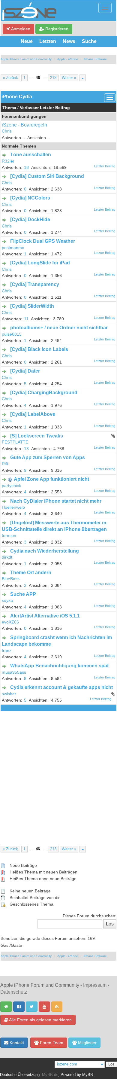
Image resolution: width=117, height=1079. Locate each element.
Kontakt (16, 1042)
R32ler (8, 161)
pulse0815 (12, 334)
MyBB (87, 1075)
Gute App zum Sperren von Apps (47, 457)
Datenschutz (13, 992)
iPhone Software (95, 59)
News (69, 41)
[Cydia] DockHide (30, 219)
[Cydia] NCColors (30, 197)
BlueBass (11, 579)
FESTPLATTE (15, 442)
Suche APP (23, 594)
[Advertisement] (58, 772)
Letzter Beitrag (55, 107)
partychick (11, 485)
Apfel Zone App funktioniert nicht (51, 479)
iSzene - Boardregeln (24, 124)
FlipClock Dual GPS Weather (42, 241)
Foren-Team (51, 1042)
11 (26, 319)
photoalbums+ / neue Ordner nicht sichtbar (59, 327)
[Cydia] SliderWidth (32, 306)
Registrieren (56, 28)
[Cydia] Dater (25, 370)
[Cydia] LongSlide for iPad (40, 262)
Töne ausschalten (30, 154)
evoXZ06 (10, 622)
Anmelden (20, 28)
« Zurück (10, 78)
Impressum (94, 985)
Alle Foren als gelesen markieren (40, 1019)
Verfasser (29, 107)
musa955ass (14, 672)
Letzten (47, 41)
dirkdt (7, 557)
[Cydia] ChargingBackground (43, 392)
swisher (9, 694)
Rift (5, 464)
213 (53, 78)
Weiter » (69, 78)
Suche (89, 41)
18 (26, 167)
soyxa (7, 600)
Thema (9, 107)
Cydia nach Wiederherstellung (44, 550)
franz (6, 650)
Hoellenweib (13, 507)
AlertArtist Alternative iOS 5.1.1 (45, 615)
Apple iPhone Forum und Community (26, 59)
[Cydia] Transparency (34, 284)
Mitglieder (87, 1042)
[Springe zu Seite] (83, 78)
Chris (7, 131)
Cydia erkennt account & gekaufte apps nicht (61, 687)
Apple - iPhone (67, 59)
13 (26, 449)
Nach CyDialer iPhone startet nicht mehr (55, 501)
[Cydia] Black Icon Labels (39, 349)
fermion (9, 535)
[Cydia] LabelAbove (32, 414)
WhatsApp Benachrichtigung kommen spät (59, 665)
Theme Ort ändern (30, 572)
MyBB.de (50, 1075)
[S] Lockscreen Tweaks (36, 435)
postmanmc (13, 247)
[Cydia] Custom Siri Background (47, 176)
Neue (27, 41)
